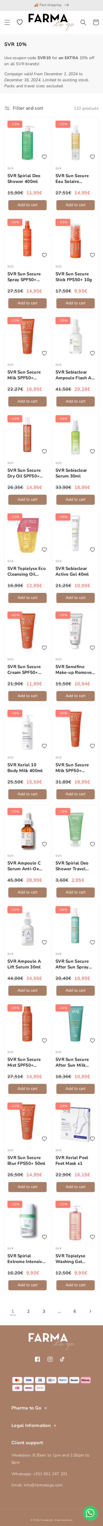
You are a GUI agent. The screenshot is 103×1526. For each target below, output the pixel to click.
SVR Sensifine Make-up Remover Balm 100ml (75, 669)
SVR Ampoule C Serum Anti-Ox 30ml (24, 866)
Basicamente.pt (63, 1520)
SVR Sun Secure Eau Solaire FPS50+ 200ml (72, 178)
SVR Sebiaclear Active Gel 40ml (72, 571)
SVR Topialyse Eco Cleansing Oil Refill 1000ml (26, 571)
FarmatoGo (47, 1520)
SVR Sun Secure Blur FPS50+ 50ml (26, 1160)
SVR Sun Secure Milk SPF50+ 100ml (24, 375)
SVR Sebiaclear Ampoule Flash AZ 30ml (75, 375)
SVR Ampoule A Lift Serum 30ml (24, 964)
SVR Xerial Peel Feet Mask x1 (72, 1160)
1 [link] (12, 1311)
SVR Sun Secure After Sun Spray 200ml (72, 964)
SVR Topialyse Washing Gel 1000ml (70, 1258)
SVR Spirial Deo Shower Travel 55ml (72, 866)
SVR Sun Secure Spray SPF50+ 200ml (24, 277)
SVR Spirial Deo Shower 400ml (24, 178)
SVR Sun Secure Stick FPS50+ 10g (74, 277)
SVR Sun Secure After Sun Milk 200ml (72, 1062)
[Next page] (90, 1311)
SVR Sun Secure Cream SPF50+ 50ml (24, 669)
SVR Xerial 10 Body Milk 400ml (25, 767)
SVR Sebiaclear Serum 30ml (71, 473)
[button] (7, 22)
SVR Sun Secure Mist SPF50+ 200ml (24, 1062)
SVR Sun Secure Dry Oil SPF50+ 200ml (24, 473)
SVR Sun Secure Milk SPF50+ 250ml (72, 767)
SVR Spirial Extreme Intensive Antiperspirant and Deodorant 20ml (27, 1258)
